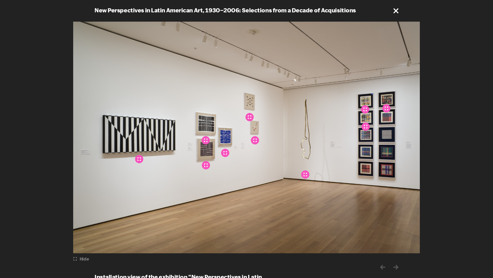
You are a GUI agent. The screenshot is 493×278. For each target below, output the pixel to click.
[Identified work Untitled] (139, 159)
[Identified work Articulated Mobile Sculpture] (305, 174)
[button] (396, 10)
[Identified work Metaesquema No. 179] (255, 140)
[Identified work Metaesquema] (249, 117)
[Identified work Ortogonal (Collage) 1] (365, 109)
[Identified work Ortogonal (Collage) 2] (365, 126)
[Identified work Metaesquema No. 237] (206, 165)
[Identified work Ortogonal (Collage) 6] (386, 108)
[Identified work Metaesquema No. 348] (225, 153)
